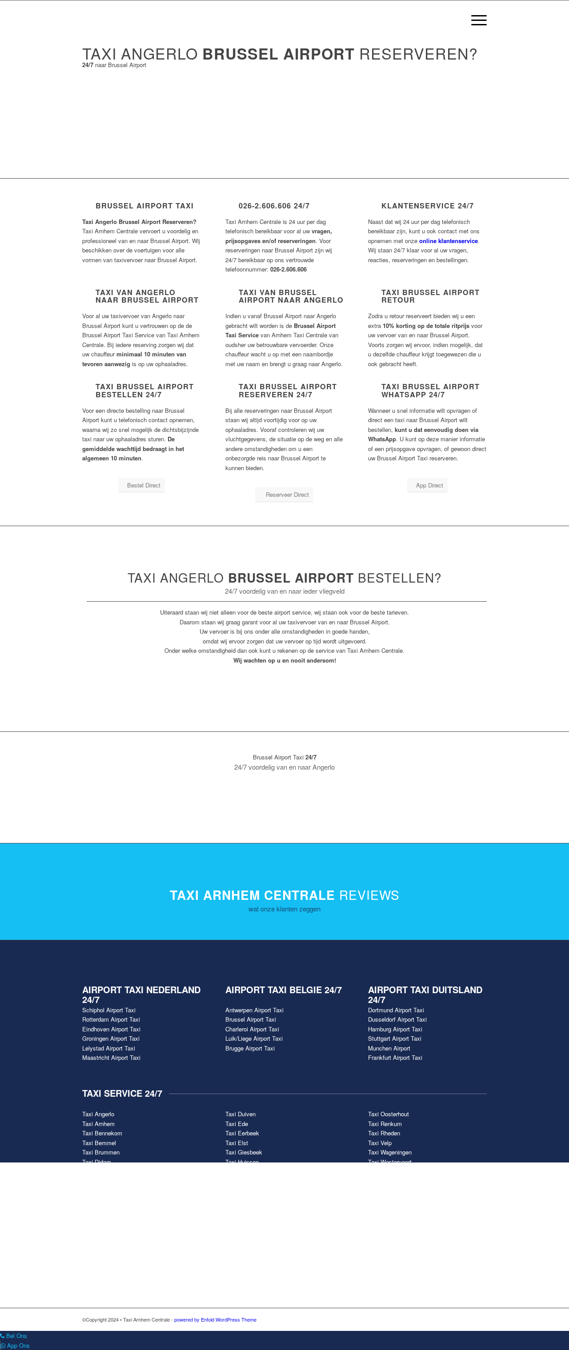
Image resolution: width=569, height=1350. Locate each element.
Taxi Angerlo (98, 1114)
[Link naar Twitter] (440, 1319)
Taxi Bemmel (99, 1142)
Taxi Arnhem (98, 1123)
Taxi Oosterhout (388, 1114)
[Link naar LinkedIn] (480, 1319)
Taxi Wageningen (390, 1152)
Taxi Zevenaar (386, 1180)
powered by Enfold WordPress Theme (215, 1319)
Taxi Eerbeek (242, 1133)
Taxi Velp (380, 1142)
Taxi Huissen (242, 1162)
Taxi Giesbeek (243, 1152)
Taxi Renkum (385, 1123)
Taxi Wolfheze (386, 1171)
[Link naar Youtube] (453, 1319)
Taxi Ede (236, 1123)
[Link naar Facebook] (426, 1319)
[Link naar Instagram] (466, 1319)
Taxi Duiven (240, 1114)
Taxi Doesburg (100, 1180)
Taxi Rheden (384, 1133)
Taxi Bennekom (102, 1133)
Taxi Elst (236, 1142)
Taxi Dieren (96, 1171)
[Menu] (476, 20)
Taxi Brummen (101, 1152)
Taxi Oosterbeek (246, 1180)
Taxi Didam (96, 1162)
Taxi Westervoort (390, 1162)
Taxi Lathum (241, 1171)
